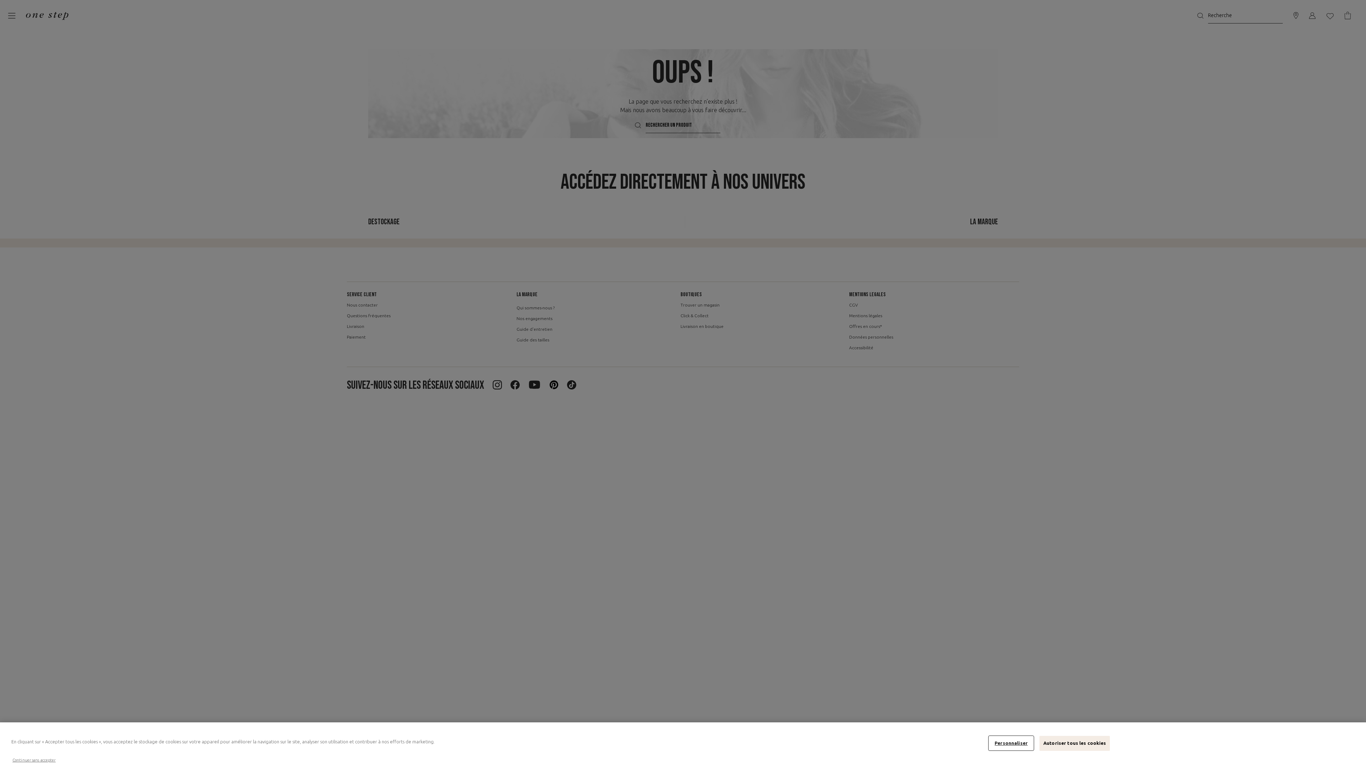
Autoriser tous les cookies (1074, 743)
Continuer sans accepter (34, 760)
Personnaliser (1011, 743)
